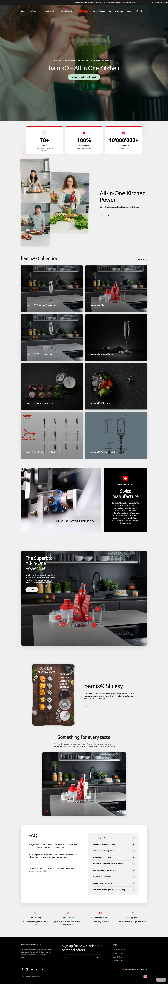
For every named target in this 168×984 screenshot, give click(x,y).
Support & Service (48, 11)
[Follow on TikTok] (37, 969)
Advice (33, 11)
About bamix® (66, 11)
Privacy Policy (118, 953)
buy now (32, 589)
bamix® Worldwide (116, 11)
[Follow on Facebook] (22, 969)
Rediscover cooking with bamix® (84, 77)
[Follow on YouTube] (32, 969)
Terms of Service (119, 950)
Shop (23, 11)
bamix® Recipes (99, 11)
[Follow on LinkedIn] (42, 969)
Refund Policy (118, 961)
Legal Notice (117, 957)
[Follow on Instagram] (27, 969)
